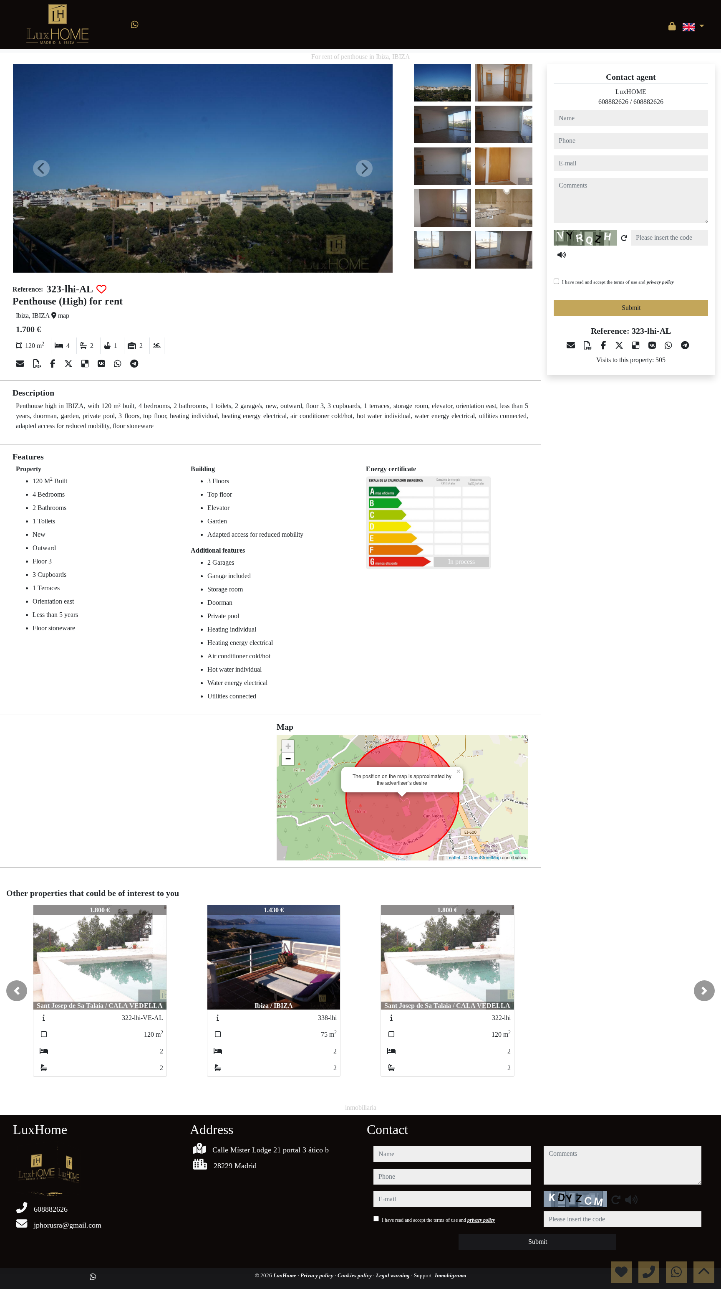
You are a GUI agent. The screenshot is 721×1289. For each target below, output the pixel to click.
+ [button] (288, 746)
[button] (16, 990)
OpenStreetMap (485, 857)
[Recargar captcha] (624, 238)
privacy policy (660, 281)
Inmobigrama (450, 1275)
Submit (631, 307)
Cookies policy (355, 1275)
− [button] (288, 759)
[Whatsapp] (135, 24)
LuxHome (285, 1275)
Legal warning (393, 1275)
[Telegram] (134, 363)
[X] (69, 363)
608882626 (613, 101)
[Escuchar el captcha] (561, 254)
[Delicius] (86, 363)
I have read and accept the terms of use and (618, 281)
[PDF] (38, 363)
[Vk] (102, 363)
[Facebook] (54, 363)
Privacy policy (317, 1275)
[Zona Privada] (672, 26)
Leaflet (453, 857)
